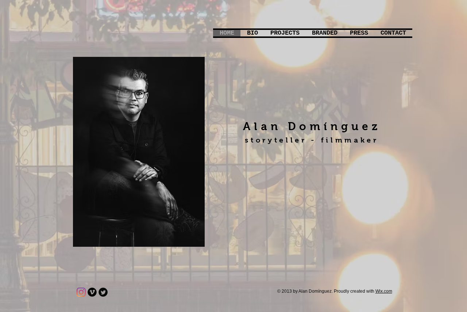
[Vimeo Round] (92, 292)
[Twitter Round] (103, 292)
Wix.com (383, 291)
